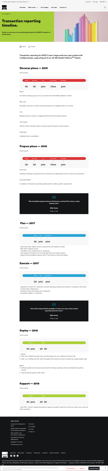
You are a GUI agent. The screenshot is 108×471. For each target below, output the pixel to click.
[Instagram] (14, 456)
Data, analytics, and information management (18, 434)
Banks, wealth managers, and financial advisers (15, 1)
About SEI (88, 1)
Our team (54, 7)
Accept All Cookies (94, 468)
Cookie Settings (71, 468)
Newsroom (37, 453)
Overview (23, 7)
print (24, 46)
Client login (95, 1)
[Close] (105, 468)
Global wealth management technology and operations (18, 429)
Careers (63, 453)
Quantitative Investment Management (17, 438)
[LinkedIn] (18, 456)
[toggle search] (105, 7)
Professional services (17, 444)
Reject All (82, 468)
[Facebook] (11, 456)
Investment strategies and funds (18, 425)
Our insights (44, 7)
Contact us (63, 7)
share (33, 46)
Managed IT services (16, 442)
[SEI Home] (4, 7)
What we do (32, 7)
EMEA (103, 1)
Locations (45, 453)
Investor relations (54, 453)
